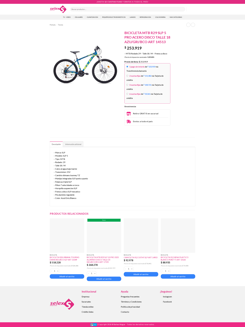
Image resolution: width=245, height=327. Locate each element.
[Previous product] (193, 25)
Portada (53, 25)
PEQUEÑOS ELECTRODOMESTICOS (113, 17)
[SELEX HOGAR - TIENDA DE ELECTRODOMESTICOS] (58, 9)
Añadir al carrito (66, 276)
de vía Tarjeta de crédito (144, 78)
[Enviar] (182, 9)
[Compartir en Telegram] (126, 128)
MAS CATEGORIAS (176, 17)
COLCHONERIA (160, 17)
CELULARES (79, 17)
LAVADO (133, 17)
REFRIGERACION (145, 17)
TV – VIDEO (67, 17)
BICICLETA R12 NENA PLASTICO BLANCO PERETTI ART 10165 (174, 258)
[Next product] (188, 25)
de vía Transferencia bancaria (142, 69)
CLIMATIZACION (92, 17)
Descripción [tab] (56, 144)
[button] (189, 9)
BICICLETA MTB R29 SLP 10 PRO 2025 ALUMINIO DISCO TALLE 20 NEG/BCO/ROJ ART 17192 (103, 259)
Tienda (60, 25)
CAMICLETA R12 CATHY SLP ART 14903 (140, 257)
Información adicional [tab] (73, 144)
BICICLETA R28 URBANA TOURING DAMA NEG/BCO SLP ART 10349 (64, 258)
